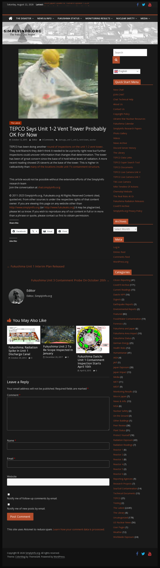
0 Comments (48, 139)
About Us (118, 104)
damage (62, 139)
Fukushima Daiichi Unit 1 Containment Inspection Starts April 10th (91, 361)
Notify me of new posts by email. (26, 508)
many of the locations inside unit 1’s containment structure (64, 166)
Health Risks (119, 347)
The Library (119, 152)
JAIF (115, 362)
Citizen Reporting (121, 280)
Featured (117, 313)
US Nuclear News (122, 522)
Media (116, 376)
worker (93, 139)
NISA (115, 406)
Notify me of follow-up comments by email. (32, 498)
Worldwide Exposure (123, 536)
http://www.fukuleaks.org (59, 207)
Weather (117, 532)
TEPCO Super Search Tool (126, 162)
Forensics (118, 323)
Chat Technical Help (123, 99)
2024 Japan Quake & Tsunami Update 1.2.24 (66, 4)
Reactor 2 (118, 454)
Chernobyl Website (122, 191)
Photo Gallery (120, 133)
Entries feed (119, 252)
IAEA (115, 357)
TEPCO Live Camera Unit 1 (126, 176)
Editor (35, 139)
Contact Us (119, 109)
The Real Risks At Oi (123, 196)
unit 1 (69, 139)
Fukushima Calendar (123, 123)
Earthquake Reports (123, 304)
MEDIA (144, 18)
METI (116, 381)
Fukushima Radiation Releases (128, 201)
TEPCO (116, 498)
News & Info (44, 18)
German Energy (121, 343)
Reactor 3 (118, 459)
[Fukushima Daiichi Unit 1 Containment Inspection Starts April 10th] (92, 327)
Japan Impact (120, 372)
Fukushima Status (68, 18)
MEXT (116, 386)
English (122, 71)
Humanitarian (120, 352)
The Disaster (23, 18)
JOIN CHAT (118, 94)
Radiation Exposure (123, 440)
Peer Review (119, 425)
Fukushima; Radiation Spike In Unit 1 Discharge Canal (23, 350)
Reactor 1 (118, 449)
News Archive (120, 143)
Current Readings (122, 289)
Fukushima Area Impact (125, 333)
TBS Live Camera (122, 181)
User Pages (119, 527)
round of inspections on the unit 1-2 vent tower (75, 146)
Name (11, 440)
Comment (13, 395)
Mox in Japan (119, 396)
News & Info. (120, 401)
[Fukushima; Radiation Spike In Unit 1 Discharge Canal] (23, 327)
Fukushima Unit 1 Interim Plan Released (35, 266)
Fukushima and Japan (124, 328)
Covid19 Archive (121, 206)
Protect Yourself (121, 435)
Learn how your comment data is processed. (79, 529)
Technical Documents (124, 493)
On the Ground (120, 415)
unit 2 (75, 139)
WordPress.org (120, 261)
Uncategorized (120, 517)
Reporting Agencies (123, 478)
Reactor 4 (118, 464)
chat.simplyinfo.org (49, 187)
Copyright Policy (121, 113)
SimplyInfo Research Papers (127, 128)
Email (11, 458)
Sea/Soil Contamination (125, 488)
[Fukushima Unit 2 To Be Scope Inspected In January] (58, 327)
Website (12, 476)
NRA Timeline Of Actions (125, 186)
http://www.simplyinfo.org (24, 207)
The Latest (15, 123)
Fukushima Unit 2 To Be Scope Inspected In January (58, 350)
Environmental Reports (124, 309)
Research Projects (122, 483)
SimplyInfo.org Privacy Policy (127, 210)
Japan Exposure (121, 367)
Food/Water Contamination (127, 318)
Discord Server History (124, 147)
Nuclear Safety (125, 18)
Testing (117, 503)
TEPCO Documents (123, 167)
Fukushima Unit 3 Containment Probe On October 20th (70, 280)
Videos (116, 138)
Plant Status (119, 430)
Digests (117, 299)
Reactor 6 (118, 473)
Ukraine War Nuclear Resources (129, 118)
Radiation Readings (123, 444)
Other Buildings (121, 420)
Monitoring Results (97, 18)
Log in (116, 247)
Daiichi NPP (119, 294)
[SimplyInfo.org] (10, 18)
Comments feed (121, 256)
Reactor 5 (118, 469)
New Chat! (118, 89)
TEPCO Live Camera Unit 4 (126, 172)
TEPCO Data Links (122, 157)
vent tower (84, 139)
